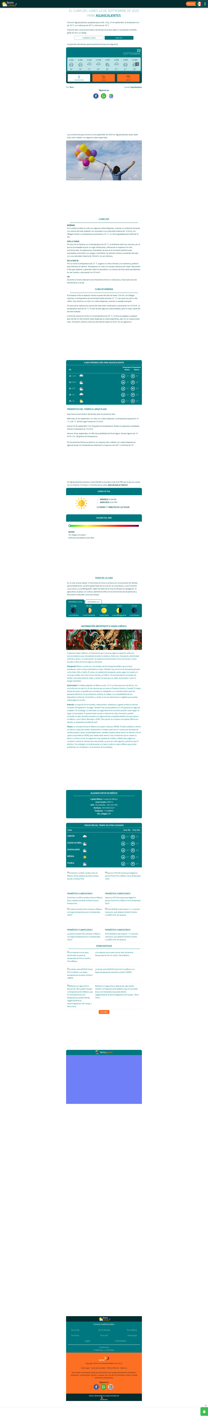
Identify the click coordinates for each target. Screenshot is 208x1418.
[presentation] (137, 64)
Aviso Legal (85, 1368)
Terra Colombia (104, 1330)
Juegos (87, 1340)
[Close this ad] (206, 1405)
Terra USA (104, 1335)
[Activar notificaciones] (194, 1411)
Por (70, 87)
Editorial (110, 1350)
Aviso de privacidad (98, 1368)
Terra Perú (75, 1335)
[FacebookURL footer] (96, 1386)
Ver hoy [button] (119, 38)
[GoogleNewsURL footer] (110, 1386)
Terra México (132, 1330)
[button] (21, 88)
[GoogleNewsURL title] (111, 95)
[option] (78, 78)
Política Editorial (113, 1368)
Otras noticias (120, 1340)
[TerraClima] (199, 4)
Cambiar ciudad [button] (89, 38)
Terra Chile (75, 1330)
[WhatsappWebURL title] (103, 95)
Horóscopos (132, 1335)
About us (123, 1368)
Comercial (99, 1350)
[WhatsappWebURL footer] (103, 1386)
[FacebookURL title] (96, 95)
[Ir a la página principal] (9, 3)
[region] (104, 116)
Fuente (133, 87)
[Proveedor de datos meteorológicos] (104, 1398)
